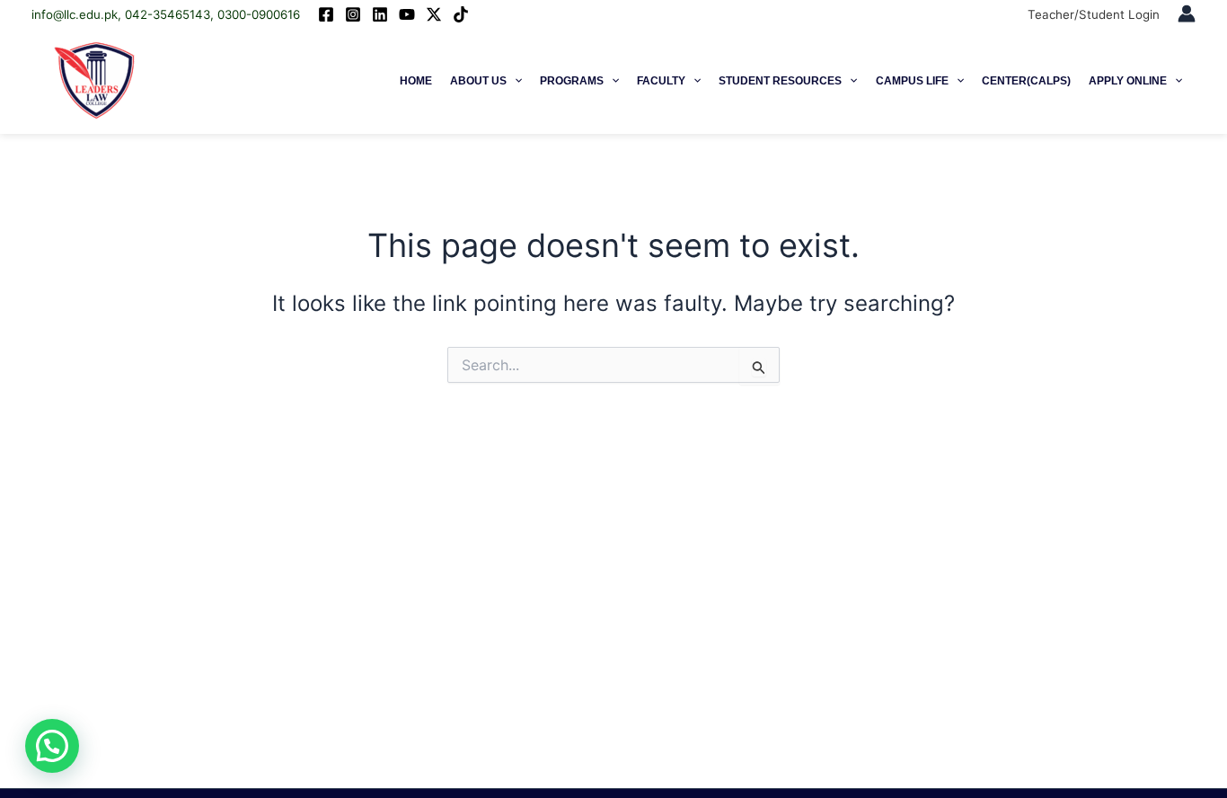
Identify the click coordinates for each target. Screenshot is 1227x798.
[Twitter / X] (434, 14)
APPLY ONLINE (1128, 81)
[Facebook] (326, 14)
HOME (416, 81)
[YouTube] (407, 14)
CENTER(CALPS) (1026, 81)
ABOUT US (478, 81)
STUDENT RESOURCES (780, 81)
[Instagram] (353, 14)
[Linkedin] (380, 14)
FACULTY (661, 81)
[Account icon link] (1187, 13)
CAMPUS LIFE (912, 81)
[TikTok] (461, 14)
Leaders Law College (239, 81)
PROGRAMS (572, 81)
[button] (514, 80)
